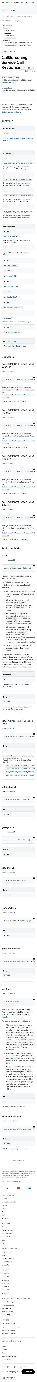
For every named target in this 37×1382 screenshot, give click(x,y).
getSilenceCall (10, 286)
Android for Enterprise (9, 1202)
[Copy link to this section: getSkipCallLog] (18, 908)
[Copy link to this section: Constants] (16, 357)
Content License (25, 1174)
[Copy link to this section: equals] (10, 556)
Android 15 (5, 1280)
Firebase (4, 1353)
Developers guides (8, 1305)
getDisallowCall (10, 265)
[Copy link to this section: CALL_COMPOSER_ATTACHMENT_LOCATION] (14, 367)
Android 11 (5, 1293)
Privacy (4, 1240)
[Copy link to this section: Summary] (15, 121)
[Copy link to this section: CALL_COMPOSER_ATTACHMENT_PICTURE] (12, 413)
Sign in (32, 2)
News (3, 1212)
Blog (3, 1215)
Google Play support (8, 1330)
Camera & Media (7, 1237)
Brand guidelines (21, 1367)
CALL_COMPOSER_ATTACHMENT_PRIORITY (18, 196)
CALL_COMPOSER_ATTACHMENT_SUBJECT (18, 212)
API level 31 (11, 371)
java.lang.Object (7, 88)
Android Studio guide (9, 1302)
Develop (18, 16)
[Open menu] (3, 2)
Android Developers (8, 16)
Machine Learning (7, 1230)
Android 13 (5, 1287)
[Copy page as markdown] (29, 67)
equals (6, 237)
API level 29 (11, 872)
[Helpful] (14, 20)
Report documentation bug (10, 1327)
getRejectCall (9, 276)
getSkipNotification (12, 308)
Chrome (4, 1350)
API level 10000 (12, 1121)
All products (6, 1359)
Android (4, 1199)
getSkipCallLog (10, 297)
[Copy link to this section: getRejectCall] (16, 827)
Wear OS (5, 1255)
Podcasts (5, 1218)
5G (3, 1243)
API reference (8, 10)
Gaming (4, 1227)
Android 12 (5, 1290)
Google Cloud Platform (9, 1356)
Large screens (6, 1252)
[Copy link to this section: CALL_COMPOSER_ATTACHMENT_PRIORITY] (13, 459)
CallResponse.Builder (11, 112)
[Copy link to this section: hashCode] (13, 989)
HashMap (5, 1017)
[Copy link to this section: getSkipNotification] (22, 949)
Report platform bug (8, 1323)
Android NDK (6, 1315)
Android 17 (5, 1273)
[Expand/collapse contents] (13, 25)
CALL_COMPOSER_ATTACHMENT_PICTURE (18, 179)
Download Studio (7, 1312)
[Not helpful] (17, 20)
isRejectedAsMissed (11, 332)
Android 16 (5, 1277)
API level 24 (11, 52)
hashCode (7, 318)
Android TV (5, 1265)
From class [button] (15, 346)
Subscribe (28, 1372)
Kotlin (27, 71)
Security (4, 1205)
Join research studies (8, 1333)
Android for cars (7, 1262)
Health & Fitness (7, 1233)
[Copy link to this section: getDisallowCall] (18, 787)
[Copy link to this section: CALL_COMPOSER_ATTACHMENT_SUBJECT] (12, 505)
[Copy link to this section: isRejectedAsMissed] (23, 1117)
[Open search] (22, 2)
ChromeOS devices (8, 1258)
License (10, 1367)
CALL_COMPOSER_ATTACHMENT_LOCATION (18, 163)
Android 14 (5, 1283)
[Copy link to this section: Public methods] (22, 548)
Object (12, 82)
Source (4, 1208)
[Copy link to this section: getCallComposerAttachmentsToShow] (9, 724)
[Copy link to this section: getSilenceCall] (17, 868)
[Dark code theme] (34, 377)
